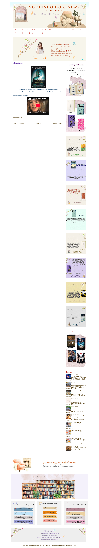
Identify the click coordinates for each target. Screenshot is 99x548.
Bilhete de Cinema (75, 414)
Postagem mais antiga (57, 123)
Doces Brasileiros (33, 33)
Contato (44, 33)
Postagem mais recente (19, 123)
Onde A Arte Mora (46, 29)
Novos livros (74, 382)
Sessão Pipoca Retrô (20, 33)
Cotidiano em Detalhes (76, 29)
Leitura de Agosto (75, 398)
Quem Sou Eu (25, 29)
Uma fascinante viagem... (76, 422)
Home (16, 29)
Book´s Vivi (35, 29)
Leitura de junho (74, 406)
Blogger (74, 545)
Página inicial (38, 123)
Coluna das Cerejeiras (61, 29)
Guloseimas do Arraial (76, 390)
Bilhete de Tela (74, 375)
